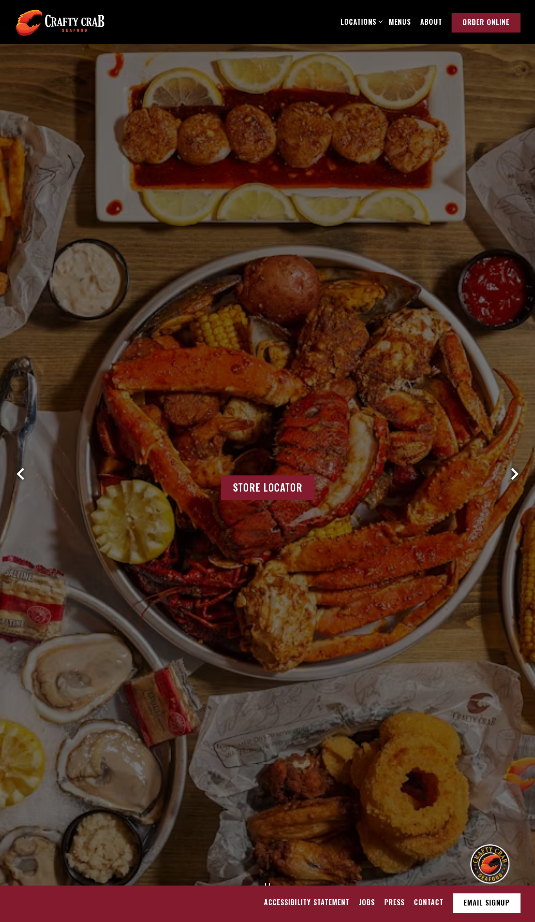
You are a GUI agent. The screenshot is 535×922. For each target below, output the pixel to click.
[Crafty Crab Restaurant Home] (60, 21)
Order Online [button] (486, 22)
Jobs (367, 902)
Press (394, 902)
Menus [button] (400, 21)
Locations (360, 21)
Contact (428, 902)
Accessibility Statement (306, 902)
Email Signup (487, 902)
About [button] (431, 21)
